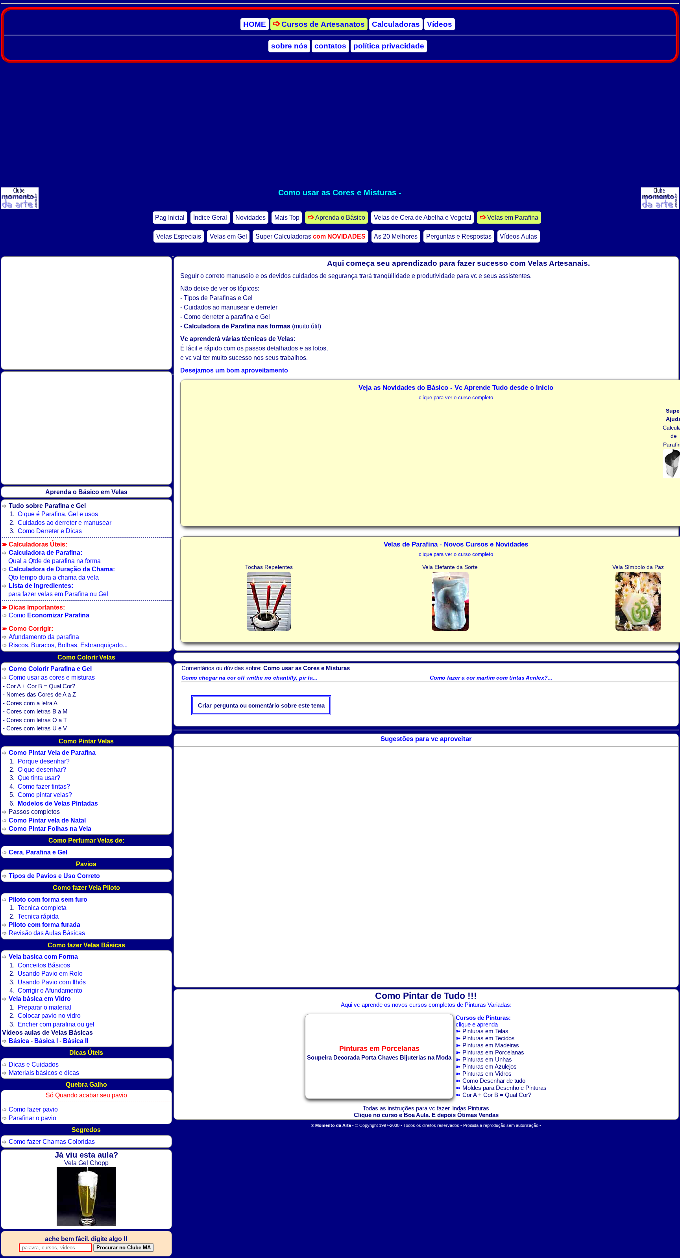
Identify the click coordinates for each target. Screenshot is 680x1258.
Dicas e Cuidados (34, 1064)
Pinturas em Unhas (487, 1059)
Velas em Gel (228, 236)
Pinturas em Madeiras (490, 1045)
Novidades (250, 217)
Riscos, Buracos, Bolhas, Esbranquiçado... (68, 644)
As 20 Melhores (396, 236)
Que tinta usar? (39, 777)
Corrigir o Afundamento (50, 990)
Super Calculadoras (310, 236)
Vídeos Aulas (518, 236)
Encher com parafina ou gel (56, 1024)
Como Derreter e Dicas (50, 530)
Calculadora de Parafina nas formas (237, 326)
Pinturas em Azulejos (489, 1066)
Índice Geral (210, 217)
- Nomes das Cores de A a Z (39, 694)
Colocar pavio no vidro (49, 1015)
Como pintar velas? (45, 794)
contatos (330, 46)
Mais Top (286, 217)
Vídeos (439, 24)
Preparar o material (44, 1007)
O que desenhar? (42, 769)
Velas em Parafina (512, 217)
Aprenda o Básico (340, 217)
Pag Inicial (170, 217)
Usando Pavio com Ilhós (52, 982)
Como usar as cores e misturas (52, 677)
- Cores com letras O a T (35, 720)
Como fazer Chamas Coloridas (52, 1141)
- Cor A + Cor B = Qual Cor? (39, 686)
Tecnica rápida (38, 916)
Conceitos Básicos (44, 965)
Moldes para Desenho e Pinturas (504, 1087)
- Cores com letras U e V (35, 728)
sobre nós (289, 46)
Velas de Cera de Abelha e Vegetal (422, 217)
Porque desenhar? (44, 761)
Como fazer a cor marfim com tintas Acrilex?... (491, 677)
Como (49, 615)
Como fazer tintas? (44, 786)
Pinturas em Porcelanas (493, 1052)
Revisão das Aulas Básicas (47, 932)
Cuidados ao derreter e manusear (64, 522)
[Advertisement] (339, 125)
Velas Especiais (178, 236)
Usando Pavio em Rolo (50, 973)
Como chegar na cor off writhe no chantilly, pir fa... (249, 677)
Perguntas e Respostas (459, 236)
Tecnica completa (42, 907)
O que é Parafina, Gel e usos (58, 513)
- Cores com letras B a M (35, 711)
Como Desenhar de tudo (493, 1080)
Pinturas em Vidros (487, 1073)
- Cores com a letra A (30, 703)
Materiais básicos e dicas (44, 1072)
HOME (254, 24)
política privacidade (388, 46)
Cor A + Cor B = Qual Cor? (496, 1094)
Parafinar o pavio (32, 1117)
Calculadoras (396, 24)
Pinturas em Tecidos (488, 1038)
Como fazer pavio (33, 1109)
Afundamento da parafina (44, 636)
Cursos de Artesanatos (323, 24)
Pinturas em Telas (485, 1031)
